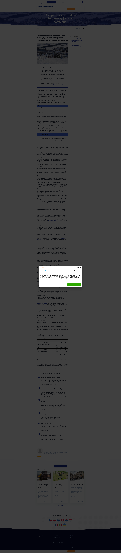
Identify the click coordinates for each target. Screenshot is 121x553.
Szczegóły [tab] (60, 270)
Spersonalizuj (60, 284)
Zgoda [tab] (46, 270)
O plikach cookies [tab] (75, 270)
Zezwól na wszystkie (74, 284)
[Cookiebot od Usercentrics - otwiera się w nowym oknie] (76, 267)
